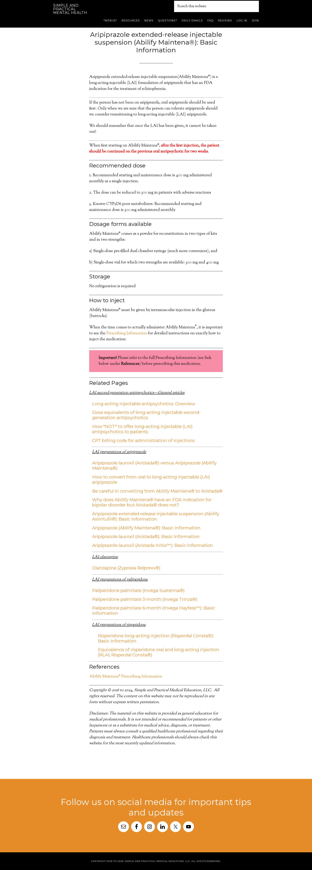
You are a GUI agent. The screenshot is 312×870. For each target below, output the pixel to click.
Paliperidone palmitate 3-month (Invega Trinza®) (144, 599)
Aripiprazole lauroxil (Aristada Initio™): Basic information (152, 545)
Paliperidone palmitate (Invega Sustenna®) (138, 590)
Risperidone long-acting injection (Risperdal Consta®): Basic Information (156, 638)
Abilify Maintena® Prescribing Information (125, 676)
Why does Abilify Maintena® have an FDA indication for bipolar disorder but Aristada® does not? (152, 502)
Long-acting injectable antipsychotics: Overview (143, 403)
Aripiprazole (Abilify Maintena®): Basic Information (146, 527)
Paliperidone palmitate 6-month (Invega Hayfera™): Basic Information (153, 610)
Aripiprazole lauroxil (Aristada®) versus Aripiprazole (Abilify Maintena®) (154, 465)
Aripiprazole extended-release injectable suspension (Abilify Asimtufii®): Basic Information (155, 516)
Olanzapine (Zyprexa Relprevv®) (126, 567)
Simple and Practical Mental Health (70, 9)
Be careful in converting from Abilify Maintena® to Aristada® (157, 491)
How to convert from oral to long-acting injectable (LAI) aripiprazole (151, 479)
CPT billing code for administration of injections (143, 440)
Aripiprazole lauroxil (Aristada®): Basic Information (146, 536)
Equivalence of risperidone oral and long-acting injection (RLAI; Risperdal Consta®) (158, 652)
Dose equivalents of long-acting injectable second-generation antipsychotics (146, 415)
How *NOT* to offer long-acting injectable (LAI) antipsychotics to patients (142, 429)
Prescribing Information (126, 333)
